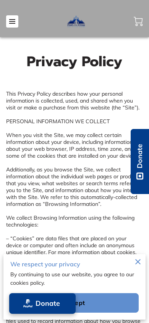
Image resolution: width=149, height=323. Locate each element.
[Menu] (12, 21)
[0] (138, 21)
